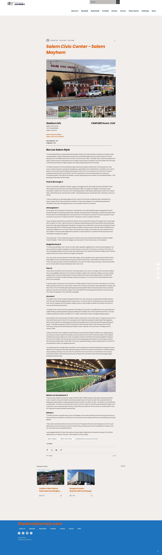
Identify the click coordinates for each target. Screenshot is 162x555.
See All (123, 466)
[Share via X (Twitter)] (52, 450)
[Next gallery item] (113, 83)
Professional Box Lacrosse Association (86, 439)
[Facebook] (158, 264)
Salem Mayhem (52, 439)
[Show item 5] (98, 111)
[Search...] (118, 2)
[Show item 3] (75, 111)
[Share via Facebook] (47, 450)
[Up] (158, 551)
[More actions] (114, 40)
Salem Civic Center (66, 439)
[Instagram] (158, 277)
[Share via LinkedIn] (56, 450)
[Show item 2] (63, 111)
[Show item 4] (87, 111)
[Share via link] (61, 450)
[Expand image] (81, 82)
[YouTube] (158, 273)
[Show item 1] (52, 111)
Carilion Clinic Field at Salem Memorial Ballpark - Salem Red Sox (50, 489)
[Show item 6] (110, 111)
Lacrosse (49, 443)
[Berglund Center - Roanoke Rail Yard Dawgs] (81, 477)
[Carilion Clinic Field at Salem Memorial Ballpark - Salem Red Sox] (50, 477)
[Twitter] (158, 268)
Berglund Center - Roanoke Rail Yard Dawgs (81, 489)
